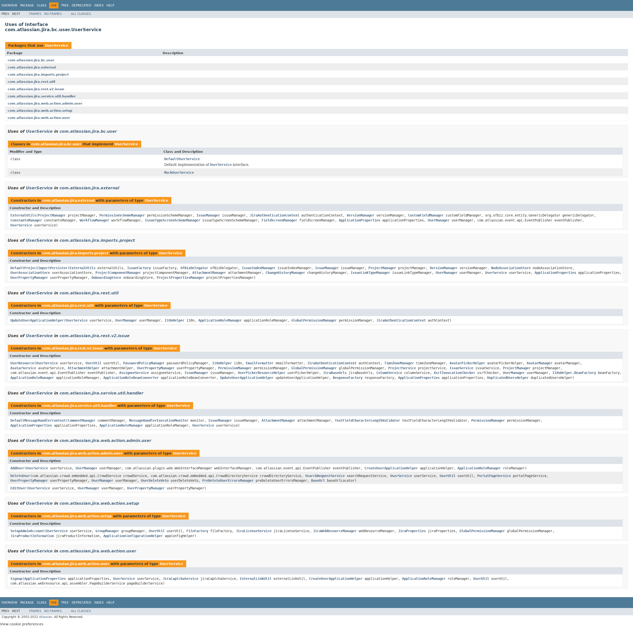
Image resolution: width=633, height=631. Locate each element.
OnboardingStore (106, 278)
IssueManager (208, 215)
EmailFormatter (259, 363)
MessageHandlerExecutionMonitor (158, 420)
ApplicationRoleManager (220, 320)
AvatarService (23, 368)
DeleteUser (20, 476)
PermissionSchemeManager (122, 215)
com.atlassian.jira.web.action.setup (40, 110)
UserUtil (93, 363)
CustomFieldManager (426, 215)
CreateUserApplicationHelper (391, 468)
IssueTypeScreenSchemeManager (172, 220)
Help (110, 5)
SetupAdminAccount (27, 531)
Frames (35, 14)
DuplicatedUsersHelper (508, 378)
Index (99, 5)
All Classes (81, 14)
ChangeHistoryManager (285, 273)
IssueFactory (139, 268)
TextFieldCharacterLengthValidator (367, 420)
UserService (56, 45)
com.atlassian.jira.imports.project (38, 74)
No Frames (53, 14)
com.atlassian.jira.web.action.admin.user (45, 103)
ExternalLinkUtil (255, 579)
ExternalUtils (23, 215)
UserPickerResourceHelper (261, 373)
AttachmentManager (209, 273)
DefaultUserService (182, 159)
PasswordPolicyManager (144, 363)
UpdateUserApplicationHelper (37, 320)
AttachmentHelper (83, 368)
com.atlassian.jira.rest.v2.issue (36, 89)
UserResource (22, 363)
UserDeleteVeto (155, 480)
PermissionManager (235, 368)
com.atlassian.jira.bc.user (31, 60)
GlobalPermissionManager (314, 320)
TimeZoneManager (399, 363)
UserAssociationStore (30, 273)
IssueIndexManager (258, 268)
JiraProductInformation (32, 536)
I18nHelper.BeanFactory (574, 373)
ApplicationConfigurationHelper (133, 536)
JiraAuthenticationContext (274, 215)
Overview (9, 5)
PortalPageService (494, 476)
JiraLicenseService (253, 531)
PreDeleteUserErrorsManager (228, 480)
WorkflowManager (94, 220)
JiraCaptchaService (180, 579)
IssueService (461, 368)
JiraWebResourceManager (335, 531)
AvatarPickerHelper (467, 363)
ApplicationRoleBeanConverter (131, 378)
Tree (65, 5)
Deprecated (81, 5)
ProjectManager (52, 215)
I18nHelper (174, 320)
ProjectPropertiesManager (180, 278)
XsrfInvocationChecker (454, 373)
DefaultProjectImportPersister (39, 268)
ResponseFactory (347, 378)
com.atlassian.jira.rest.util (31, 82)
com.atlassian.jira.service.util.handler (42, 96)
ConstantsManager (26, 220)
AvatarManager (539, 363)
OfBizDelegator (194, 268)
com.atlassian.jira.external (32, 67)
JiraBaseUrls (335, 373)
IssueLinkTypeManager (370, 273)
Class (41, 5)
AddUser (17, 468)
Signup (16, 579)
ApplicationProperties (359, 220)
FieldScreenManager (279, 220)
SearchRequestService (325, 476)
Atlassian (45, 617)
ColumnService (389, 373)
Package (27, 5)
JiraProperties (412, 531)
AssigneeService (134, 373)
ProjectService (402, 368)
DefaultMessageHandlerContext (38, 420)
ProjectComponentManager (118, 273)
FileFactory (197, 531)
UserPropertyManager (29, 278)
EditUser (18, 488)
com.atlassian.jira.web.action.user (39, 118)
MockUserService (179, 172)
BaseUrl (318, 480)
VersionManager (360, 215)
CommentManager (81, 420)
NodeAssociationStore (511, 268)
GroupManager (107, 531)
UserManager (439, 220)
